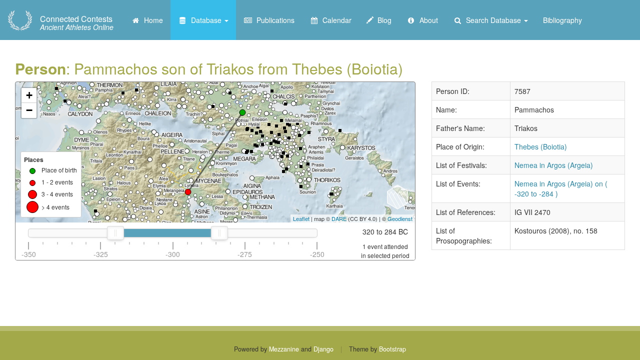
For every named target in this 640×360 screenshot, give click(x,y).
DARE (339, 218)
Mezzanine (284, 349)
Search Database (492, 20)
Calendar (335, 20)
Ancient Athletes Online (77, 23)
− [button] (29, 110)
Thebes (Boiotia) (540, 147)
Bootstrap (392, 349)
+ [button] (29, 95)
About (427, 20)
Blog (383, 20)
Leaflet (301, 218)
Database (205, 20)
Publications (273, 20)
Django (324, 349)
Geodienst (400, 218)
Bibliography (562, 20)
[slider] (115, 233)
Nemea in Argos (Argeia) (553, 165)
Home (151, 20)
